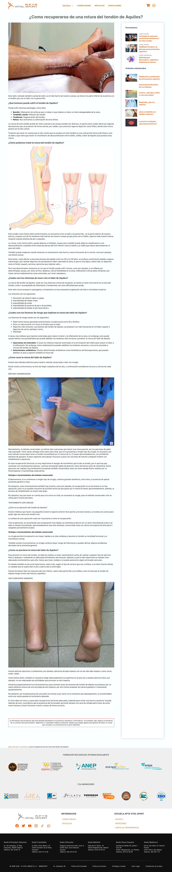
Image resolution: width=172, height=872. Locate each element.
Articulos (99, 6)
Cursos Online (84, 6)
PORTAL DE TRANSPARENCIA (127, 828)
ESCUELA (119, 819)
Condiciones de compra (154, 866)
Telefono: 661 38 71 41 (152, 852)
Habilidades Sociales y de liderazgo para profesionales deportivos (149, 49)
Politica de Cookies (99, 866)
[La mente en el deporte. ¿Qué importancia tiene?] (131, 122)
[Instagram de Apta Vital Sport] (36, 826)
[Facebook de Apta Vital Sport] (17, 826)
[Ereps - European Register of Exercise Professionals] (153, 767)
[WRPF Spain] (126, 796)
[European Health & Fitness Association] (119, 767)
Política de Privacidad (79, 866)
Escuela (67, 6)
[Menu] (148, 6)
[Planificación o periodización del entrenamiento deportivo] (131, 78)
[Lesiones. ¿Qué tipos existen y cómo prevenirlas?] (131, 94)
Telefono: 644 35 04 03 (68, 852)
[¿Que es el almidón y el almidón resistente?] (131, 113)
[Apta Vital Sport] (22, 5)
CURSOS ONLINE (69, 819)
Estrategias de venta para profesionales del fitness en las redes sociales (149, 38)
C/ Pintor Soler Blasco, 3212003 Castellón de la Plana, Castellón (42, 848)
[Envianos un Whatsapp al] (49, 826)
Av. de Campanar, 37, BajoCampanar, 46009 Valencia (13, 847)
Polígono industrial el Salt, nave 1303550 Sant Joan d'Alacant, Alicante (72, 848)
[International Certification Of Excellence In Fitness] (19, 766)
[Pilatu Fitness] (71, 796)
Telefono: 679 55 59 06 (124, 852)
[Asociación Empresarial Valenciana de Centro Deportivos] (11, 796)
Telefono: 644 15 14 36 (40, 852)
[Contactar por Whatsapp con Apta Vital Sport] (154, 6)
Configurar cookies (119, 866)
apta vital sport (13, 747)
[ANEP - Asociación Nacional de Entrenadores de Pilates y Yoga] (86, 767)
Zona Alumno (114, 6)
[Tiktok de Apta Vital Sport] (42, 826)
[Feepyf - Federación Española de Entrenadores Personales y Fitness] (52, 767)
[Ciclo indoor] (108, 796)
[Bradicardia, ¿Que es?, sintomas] (131, 103)
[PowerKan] (91, 796)
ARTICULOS (67, 823)
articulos (24, 747)
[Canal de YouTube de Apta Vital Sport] (30, 826)
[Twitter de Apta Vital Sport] (23, 826)
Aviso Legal (136, 866)
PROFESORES (120, 823)
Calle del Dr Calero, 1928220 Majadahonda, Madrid (98, 847)
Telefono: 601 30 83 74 (12, 850)
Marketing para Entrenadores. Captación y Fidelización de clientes (149, 60)
